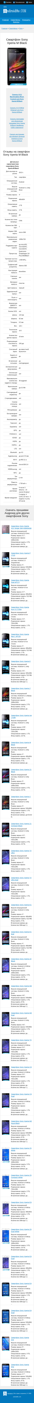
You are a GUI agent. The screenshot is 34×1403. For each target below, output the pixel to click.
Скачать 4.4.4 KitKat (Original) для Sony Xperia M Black (17, 110)
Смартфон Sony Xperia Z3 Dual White (21, 1230)
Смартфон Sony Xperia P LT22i (21, 554)
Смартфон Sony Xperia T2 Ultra (21, 852)
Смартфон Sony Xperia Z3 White (21, 1149)
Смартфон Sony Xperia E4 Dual (21, 1312)
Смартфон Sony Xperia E (21, 661)
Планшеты (26, 20)
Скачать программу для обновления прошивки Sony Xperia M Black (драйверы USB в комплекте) (17, 123)
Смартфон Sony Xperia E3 (21, 1202)
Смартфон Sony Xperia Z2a (20, 1339)
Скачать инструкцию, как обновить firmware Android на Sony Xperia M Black (17, 138)
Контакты (8, 2)
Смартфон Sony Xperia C (21, 797)
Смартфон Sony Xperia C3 (21, 1067)
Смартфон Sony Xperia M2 (21, 986)
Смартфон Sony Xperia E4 (21, 1283)
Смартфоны (15, 20)
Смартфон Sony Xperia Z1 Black (21, 771)
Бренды (16, 22)
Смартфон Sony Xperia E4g (20, 1366)
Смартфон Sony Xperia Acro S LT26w (20, 608)
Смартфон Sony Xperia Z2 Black (21, 960)
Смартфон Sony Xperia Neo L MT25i (20, 635)
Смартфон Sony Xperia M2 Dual (21, 1014)
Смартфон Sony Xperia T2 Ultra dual (21, 879)
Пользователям (19, 2)
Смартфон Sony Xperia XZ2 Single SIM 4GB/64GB (21, 527)
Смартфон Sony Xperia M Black (21, 744)
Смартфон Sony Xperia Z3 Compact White (21, 1176)
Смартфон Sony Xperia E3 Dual (21, 1258)
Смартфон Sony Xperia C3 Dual (21, 1095)
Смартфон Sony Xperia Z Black (21, 690)
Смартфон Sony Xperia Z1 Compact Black (21, 825)
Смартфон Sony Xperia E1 (21, 905)
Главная (5, 20)
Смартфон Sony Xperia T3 (21, 1040)
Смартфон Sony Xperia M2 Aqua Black (21, 1122)
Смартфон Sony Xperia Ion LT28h (21, 717)
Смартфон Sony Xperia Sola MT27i (20, 581)
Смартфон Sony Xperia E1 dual (21, 933)
